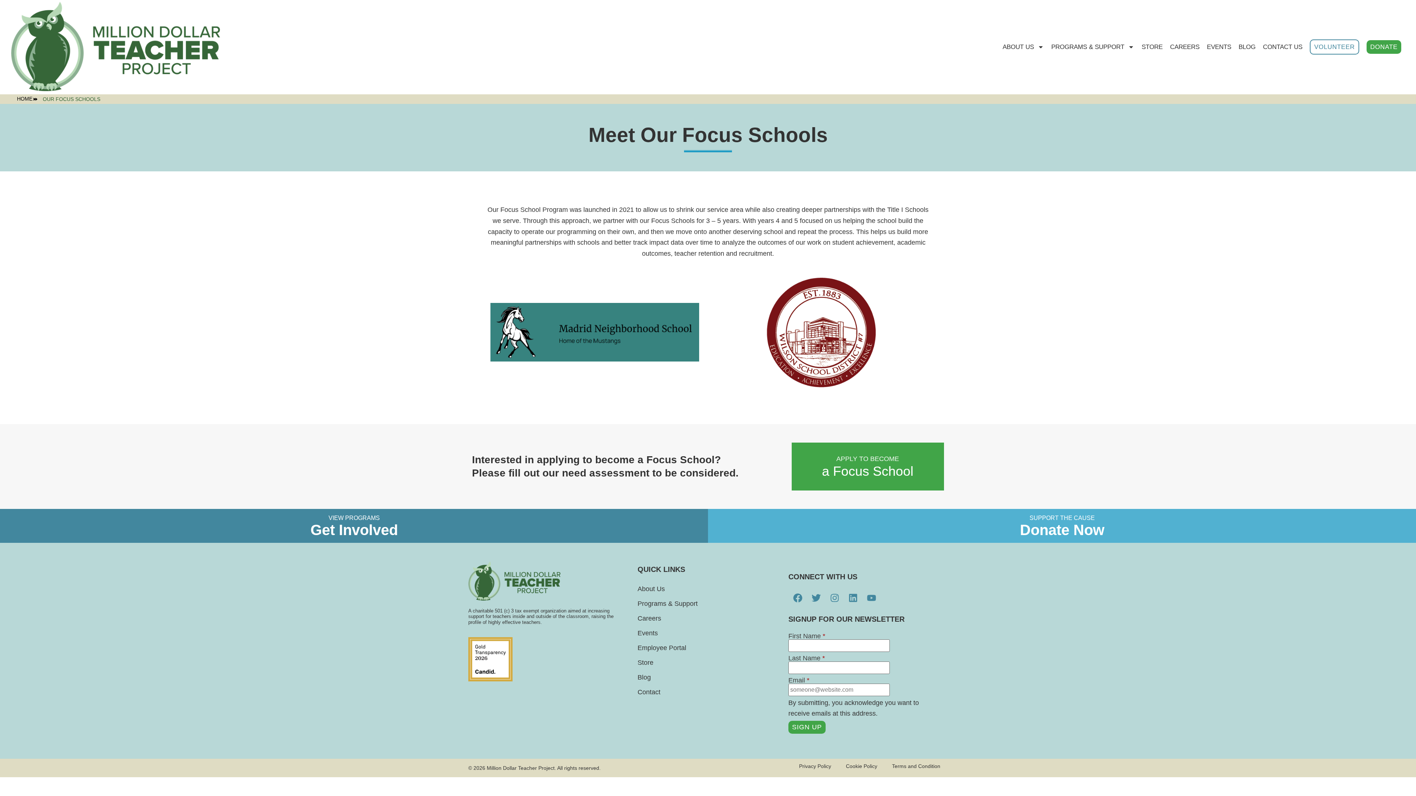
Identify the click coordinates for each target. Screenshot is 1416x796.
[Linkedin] (853, 598)
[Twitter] (816, 598)
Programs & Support (1087, 46)
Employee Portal (662, 648)
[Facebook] (797, 598)
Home (24, 99)
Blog (1247, 46)
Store (645, 662)
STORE (1152, 46)
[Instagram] (834, 598)
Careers (1185, 46)
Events (1219, 46)
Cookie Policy (861, 766)
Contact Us (1282, 46)
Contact (649, 692)
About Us (1018, 46)
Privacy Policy (815, 766)
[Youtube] (871, 598)
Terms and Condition (916, 766)
